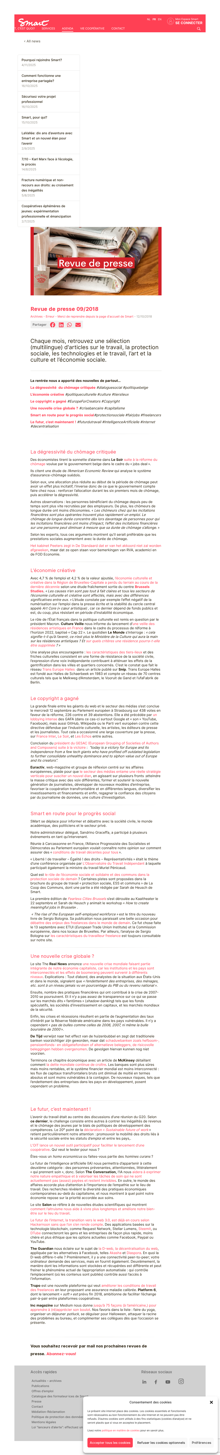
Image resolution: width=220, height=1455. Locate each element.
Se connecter (188, 23)
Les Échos (83, 736)
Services (48, 28)
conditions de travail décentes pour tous (86, 852)
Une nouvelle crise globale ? (54, 408)
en (159, 19)
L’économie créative (47, 394)
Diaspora (134, 1253)
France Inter (46, 736)
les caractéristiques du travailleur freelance (86, 936)
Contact (118, 28)
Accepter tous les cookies (110, 1443)
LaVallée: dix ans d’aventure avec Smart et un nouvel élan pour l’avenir (47, 138)
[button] (211, 1402)
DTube (36, 1233)
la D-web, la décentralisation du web (128, 1249)
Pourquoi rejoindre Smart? (42, 60)
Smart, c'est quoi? (20, 28)
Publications (40, 1386)
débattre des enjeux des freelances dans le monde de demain (80, 923)
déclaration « (116, 1130)
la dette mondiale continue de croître (76, 1065)
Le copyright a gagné (48, 401)
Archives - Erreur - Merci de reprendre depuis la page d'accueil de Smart (82, 316)
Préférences (201, 1443)
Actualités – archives (47, 1381)
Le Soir (63, 736)
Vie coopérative (92, 28)
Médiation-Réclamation (48, 1412)
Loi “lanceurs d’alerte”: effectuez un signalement (66, 1427)
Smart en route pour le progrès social (62, 415)
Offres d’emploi (42, 1391)
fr (154, 19)
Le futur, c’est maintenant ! (53, 422)
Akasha (115, 1253)
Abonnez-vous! (61, 1354)
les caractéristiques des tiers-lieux (114, 652)
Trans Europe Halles (58, 669)
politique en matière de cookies (121, 1430)
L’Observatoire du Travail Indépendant (113, 863)
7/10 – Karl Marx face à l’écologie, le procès (47, 161)
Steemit (144, 1229)
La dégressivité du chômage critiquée (63, 388)
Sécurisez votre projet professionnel (39, 99)
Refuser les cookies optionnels (161, 1443)
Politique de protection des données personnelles (67, 1417)
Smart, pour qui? (34, 117)
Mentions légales (44, 1422)
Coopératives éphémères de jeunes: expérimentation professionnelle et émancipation (46, 211)
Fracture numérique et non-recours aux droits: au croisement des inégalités (47, 185)
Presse (36, 1401)
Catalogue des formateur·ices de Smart (60, 1396)
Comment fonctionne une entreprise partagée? (41, 78)
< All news (32, 41)
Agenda (67, 28)
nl (149, 19)
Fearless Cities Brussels (87, 899)
